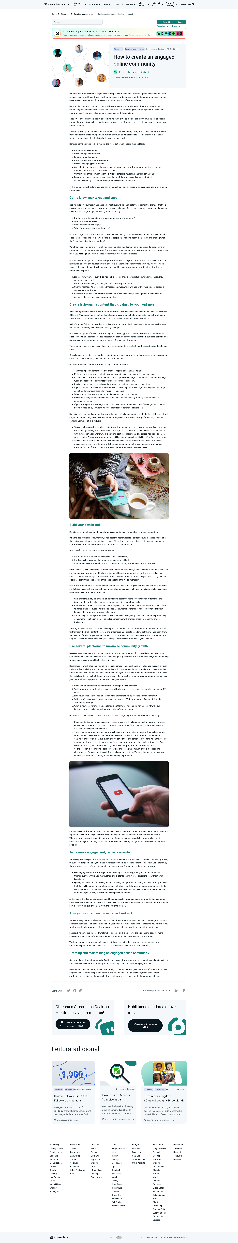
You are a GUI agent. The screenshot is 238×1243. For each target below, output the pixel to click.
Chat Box (136, 1156)
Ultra (114, 1152)
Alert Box (136, 1148)
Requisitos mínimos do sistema (168, 26)
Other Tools (117, 1184)
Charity (53, 1170)
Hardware (54, 1159)
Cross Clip (116, 1195)
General (156, 1181)
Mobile (53, 1166)
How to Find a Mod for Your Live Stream (116, 1097)
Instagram (75, 1152)
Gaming (53, 1173)
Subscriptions (159, 1195)
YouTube (74, 1163)
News (52, 1181)
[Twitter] (68, 991)
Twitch (73, 1159)
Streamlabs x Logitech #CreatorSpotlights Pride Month (164, 1098)
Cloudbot (116, 1170)
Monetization (56, 1163)
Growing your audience (83, 14)
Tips (114, 1166)
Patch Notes (96, 1177)
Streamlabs (185, 4)
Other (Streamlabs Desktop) (96, 1170)
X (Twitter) (75, 1156)
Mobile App (117, 1163)
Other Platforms (77, 1170)
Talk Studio (117, 1202)
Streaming (65, 14)
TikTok (73, 1148)
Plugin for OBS (118, 1148)
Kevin (76, 1120)
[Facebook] (74, 991)
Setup (93, 1148)
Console (157, 1184)
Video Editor (117, 1198)
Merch (114, 1177)
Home (54, 14)
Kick (72, 1173)
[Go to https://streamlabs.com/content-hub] (57, 4)
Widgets (94, 1163)
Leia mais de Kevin (137, 72)
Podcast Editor (118, 1206)
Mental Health (56, 1184)
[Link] (80, 990)
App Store (95, 1159)
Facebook (74, 1166)
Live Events (55, 1177)
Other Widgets (138, 1163)
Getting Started (56, 1148)
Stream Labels (138, 1159)
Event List (136, 1152)
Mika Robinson (124, 1119)
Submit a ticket (159, 1213)
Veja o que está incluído (139, 35)
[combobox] (77, 22)
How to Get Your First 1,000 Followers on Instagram (71, 1098)
